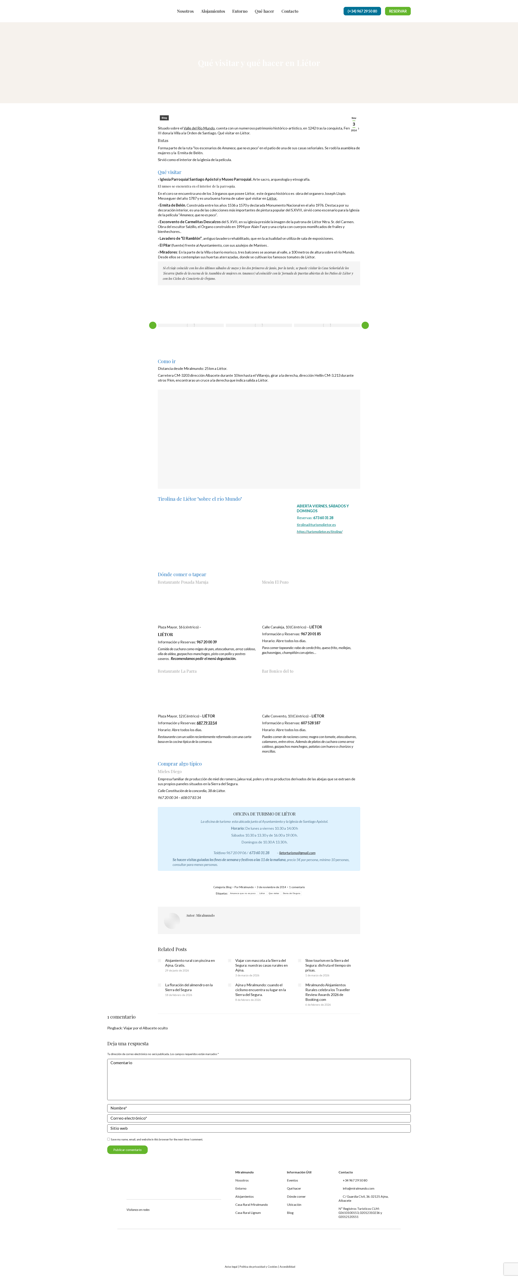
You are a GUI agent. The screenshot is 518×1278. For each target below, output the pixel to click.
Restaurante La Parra (177, 671)
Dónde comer (296, 1196)
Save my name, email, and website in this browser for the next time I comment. (157, 1139)
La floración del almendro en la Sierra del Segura (189, 987)
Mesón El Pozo (275, 582)
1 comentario (297, 887)
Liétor (262, 893)
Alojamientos (244, 1196)
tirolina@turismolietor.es (316, 524)
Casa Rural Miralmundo (251, 1204)
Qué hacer (294, 1188)
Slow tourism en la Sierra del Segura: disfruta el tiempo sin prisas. (328, 965)
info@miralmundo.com (358, 1188)
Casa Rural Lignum (248, 1212)
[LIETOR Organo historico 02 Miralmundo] (327, 325)
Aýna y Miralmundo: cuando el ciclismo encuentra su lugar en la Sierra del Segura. (260, 990)
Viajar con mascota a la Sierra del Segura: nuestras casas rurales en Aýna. (261, 965)
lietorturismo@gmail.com (297, 853)
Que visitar (274, 893)
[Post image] (159, 960)
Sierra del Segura (291, 893)
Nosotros (242, 1180)
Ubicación (294, 1204)
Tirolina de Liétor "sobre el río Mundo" (200, 498)
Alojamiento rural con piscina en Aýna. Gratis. (190, 962)
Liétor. (272, 198)
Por (244, 887)
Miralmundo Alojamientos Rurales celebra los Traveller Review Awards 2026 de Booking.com (327, 992)
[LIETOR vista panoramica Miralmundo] (191, 325)
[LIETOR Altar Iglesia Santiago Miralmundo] (259, 325)
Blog (164, 118)
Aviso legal (231, 1266)
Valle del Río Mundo (199, 128)
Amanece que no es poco (243, 893)
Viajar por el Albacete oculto (145, 1028)
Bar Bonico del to (277, 671)
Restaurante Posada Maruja (183, 582)
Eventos (292, 1180)
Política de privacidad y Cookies (258, 1266)
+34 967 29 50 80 (354, 1180)
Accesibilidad (287, 1266)
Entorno (240, 1188)
